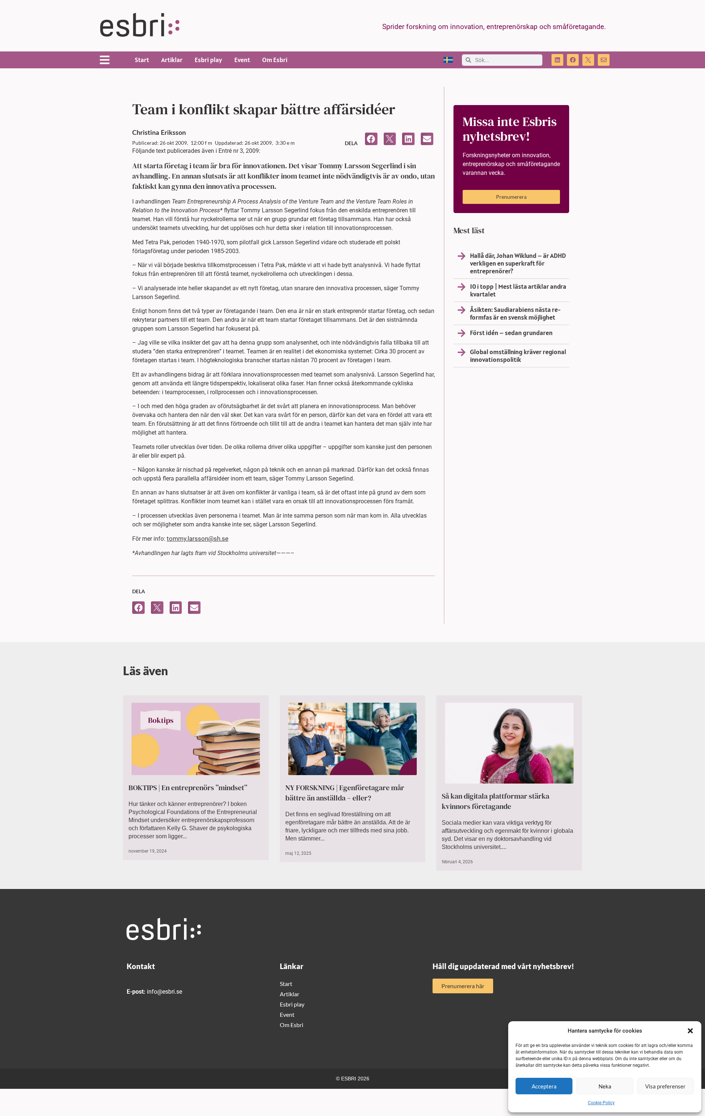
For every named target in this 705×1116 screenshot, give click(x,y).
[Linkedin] (557, 60)
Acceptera (544, 1086)
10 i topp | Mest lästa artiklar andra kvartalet (518, 290)
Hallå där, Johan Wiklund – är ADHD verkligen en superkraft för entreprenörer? (518, 263)
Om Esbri (275, 59)
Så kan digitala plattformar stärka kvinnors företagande (495, 801)
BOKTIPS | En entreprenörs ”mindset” (188, 787)
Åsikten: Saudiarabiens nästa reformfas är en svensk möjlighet (515, 313)
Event (242, 59)
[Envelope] (604, 60)
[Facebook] (573, 60)
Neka (605, 1086)
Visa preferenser (665, 1086)
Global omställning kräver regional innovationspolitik (518, 356)
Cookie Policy (601, 1102)
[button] (690, 1030)
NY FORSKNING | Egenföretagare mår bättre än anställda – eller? (344, 792)
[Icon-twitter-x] (588, 60)
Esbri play (208, 59)
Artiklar (171, 59)
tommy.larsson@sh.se (197, 538)
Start (142, 59)
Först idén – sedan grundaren (511, 332)
